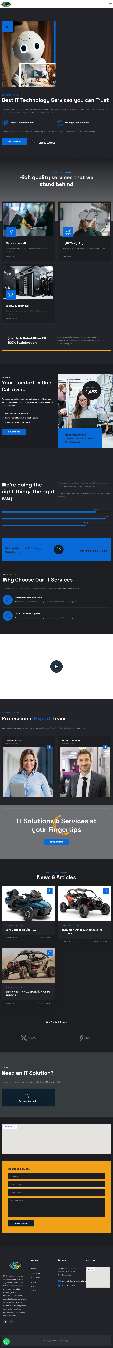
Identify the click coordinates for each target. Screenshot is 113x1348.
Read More (10, 938)
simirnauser (14, 925)
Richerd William (15, 740)
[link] (7, 26)
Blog (32, 1286)
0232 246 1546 (68, 1285)
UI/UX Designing (73, 243)
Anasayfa (34, 1269)
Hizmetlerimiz (36, 1277)
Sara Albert (68, 740)
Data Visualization (17, 243)
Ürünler (34, 1282)
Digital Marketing (17, 306)
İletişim (33, 1291)
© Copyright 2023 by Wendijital (56, 1341)
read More (10, 256)
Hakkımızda (35, 1273)
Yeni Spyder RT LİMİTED (21, 929)
